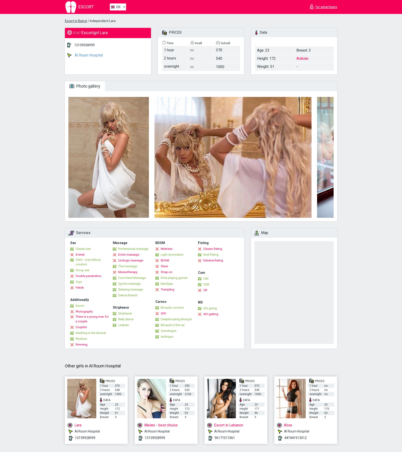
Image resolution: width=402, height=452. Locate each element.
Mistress (166, 249)
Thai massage (127, 266)
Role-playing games (174, 278)
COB (206, 284)
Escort (80, 305)
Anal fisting (210, 254)
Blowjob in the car (173, 325)
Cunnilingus (168, 331)
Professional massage (133, 249)
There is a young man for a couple (92, 319)
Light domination (172, 254)
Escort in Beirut (76, 21)
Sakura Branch (127, 295)
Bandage (167, 283)
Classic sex (83, 249)
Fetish (80, 287)
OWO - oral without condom (88, 262)
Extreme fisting (213, 260)
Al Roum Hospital (88, 55)
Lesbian (123, 325)
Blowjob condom (172, 307)
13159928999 (84, 45)
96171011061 (224, 438)
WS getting (210, 314)
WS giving (210, 308)
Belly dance (126, 319)
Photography (84, 311)
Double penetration (88, 276)
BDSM (165, 260)
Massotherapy (127, 272)
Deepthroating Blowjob (176, 319)
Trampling (167, 289)
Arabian (302, 58)
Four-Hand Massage (132, 278)
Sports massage (129, 283)
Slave (164, 266)
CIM (205, 278)
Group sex (82, 270)
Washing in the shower (91, 333)
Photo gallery (87, 86)
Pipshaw (81, 338)
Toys (79, 282)
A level (80, 254)
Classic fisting (212, 249)
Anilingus (167, 336)
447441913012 (295, 438)
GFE (163, 313)
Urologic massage (130, 260)
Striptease (125, 313)
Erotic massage (128, 254)
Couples (81, 327)
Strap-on (166, 272)
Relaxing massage (130, 289)
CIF (205, 290)
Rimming (81, 344)
